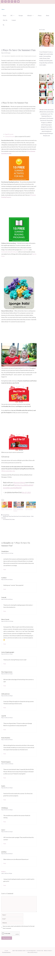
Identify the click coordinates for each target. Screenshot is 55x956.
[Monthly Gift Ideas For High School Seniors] (50, 78)
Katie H (3, 871)
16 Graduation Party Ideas (9, 519)
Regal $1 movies (9, 134)
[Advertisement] (29, 9)
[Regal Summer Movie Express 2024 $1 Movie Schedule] (18, 505)
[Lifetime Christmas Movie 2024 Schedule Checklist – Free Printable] (42, 101)
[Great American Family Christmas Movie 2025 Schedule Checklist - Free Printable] (42, 93)
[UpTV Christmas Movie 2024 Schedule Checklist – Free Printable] (50, 101)
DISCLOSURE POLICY (32, 952)
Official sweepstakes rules (8, 471)
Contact (14, 20)
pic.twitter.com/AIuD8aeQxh (12, 488)
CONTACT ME (40, 950)
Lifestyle (29, 15)
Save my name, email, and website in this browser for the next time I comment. (18, 927)
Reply (4, 569)
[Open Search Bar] (3, 25)
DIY (12, 15)
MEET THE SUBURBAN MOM (18, 950)
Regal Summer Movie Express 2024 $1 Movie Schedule (18, 509)
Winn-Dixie (26, 368)
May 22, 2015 (26, 492)
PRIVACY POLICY (48, 950)
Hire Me (5, 20)
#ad (15, 485)
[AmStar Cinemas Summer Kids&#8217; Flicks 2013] (30, 505)
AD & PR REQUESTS (31, 950)
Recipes (21, 15)
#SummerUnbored (19, 482)
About (47, 15)
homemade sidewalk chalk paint (9, 252)
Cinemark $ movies (10, 136)
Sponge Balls (25, 249)
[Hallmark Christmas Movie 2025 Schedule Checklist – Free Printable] (50, 93)
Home (4, 15)
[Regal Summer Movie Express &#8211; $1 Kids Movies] (6, 505)
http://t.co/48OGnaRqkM (25, 485)
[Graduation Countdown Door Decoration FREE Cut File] (42, 78)
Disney (40, 15)
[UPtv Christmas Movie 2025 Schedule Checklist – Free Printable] (50, 85)
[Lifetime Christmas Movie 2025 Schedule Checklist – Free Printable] (42, 85)
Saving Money (6, 514)
